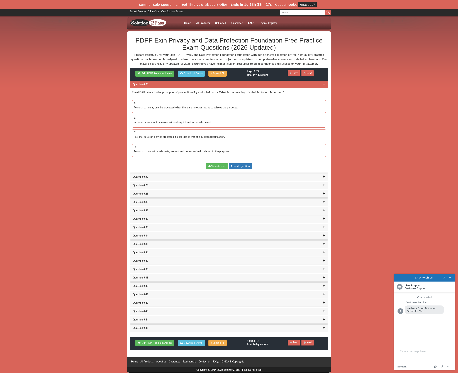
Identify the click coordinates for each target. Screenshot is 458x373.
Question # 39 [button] (140, 278)
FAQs (251, 23)
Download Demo (193, 73)
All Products (203, 23)
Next (309, 73)
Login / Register (268, 23)
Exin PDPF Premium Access (156, 73)
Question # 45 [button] (140, 328)
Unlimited (220, 23)
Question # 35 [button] (140, 244)
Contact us (205, 361)
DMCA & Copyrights (232, 361)
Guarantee (237, 23)
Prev (295, 73)
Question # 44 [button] (140, 320)
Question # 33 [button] (140, 227)
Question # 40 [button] (140, 286)
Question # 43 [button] (140, 311)
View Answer (218, 166)
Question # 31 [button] (140, 210)
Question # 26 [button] (140, 84)
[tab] (229, 84)
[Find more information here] (424, 322)
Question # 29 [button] (140, 194)
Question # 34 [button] (140, 236)
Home (187, 23)
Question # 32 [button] (140, 219)
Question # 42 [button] (140, 303)
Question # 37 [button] (140, 261)
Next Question (241, 166)
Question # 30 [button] (140, 202)
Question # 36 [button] (140, 252)
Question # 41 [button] (140, 294)
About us (161, 361)
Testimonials (189, 361)
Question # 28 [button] (140, 185)
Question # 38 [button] (140, 269)
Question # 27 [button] (140, 177)
